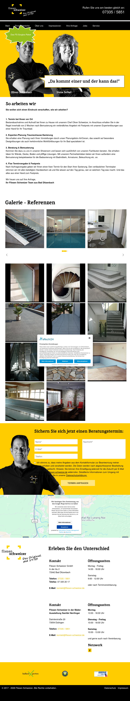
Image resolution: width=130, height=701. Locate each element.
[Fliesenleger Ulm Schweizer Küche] (107, 247)
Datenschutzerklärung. (76, 475)
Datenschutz (110, 687)
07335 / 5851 (113, 11)
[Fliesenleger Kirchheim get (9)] (106, 283)
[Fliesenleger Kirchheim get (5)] (24, 362)
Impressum (123, 687)
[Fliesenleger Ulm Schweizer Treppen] (24, 247)
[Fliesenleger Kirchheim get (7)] (65, 322)
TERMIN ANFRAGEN (78, 483)
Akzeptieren (64, 527)
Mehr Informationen (64, 522)
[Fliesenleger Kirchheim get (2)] (106, 362)
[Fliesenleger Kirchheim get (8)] (24, 322)
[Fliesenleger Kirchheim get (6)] (106, 322)
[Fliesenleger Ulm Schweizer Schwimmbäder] (66, 247)
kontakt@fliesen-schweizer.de (53, 472)
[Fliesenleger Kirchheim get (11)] (24, 283)
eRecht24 (68, 532)
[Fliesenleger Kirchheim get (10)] (65, 283)
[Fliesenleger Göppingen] (65, 401)
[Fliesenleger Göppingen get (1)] (24, 401)
